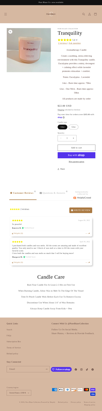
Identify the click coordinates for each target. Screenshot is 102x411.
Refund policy (12, 354)
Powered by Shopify (48, 402)
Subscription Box (14, 342)
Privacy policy (76, 402)
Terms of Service (14, 348)
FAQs (9, 336)
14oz (62, 127)
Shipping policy (89, 405)
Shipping (61, 110)
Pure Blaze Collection (33, 402)
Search (9, 330)
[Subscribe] (46, 369)
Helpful (17, 233)
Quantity (61, 133)
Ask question (75, 43)
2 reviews (62, 43)
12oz (73, 127)
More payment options (76, 162)
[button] (5, 14)
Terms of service (89, 402)
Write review (81, 210)
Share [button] (62, 169)
